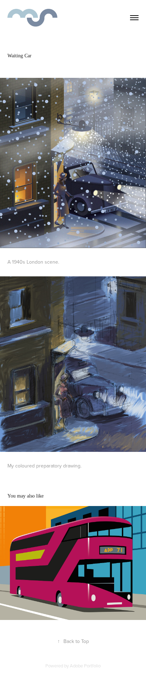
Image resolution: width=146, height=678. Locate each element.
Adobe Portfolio (85, 665)
